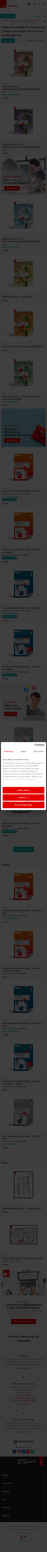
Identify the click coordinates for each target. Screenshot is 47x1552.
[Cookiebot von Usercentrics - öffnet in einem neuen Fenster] (34, 745)
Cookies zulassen (23, 790)
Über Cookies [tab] (38, 751)
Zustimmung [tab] (8, 751)
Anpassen (22, 797)
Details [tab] (23, 751)
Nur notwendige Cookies (23, 805)
